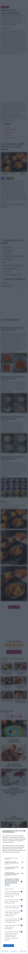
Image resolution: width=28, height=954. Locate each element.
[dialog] (14, 891)
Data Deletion (5, 951)
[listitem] (14, 859)
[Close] (24, 830)
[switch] (22, 862)
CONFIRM (8, 945)
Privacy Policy (22, 951)
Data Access (14, 951)
